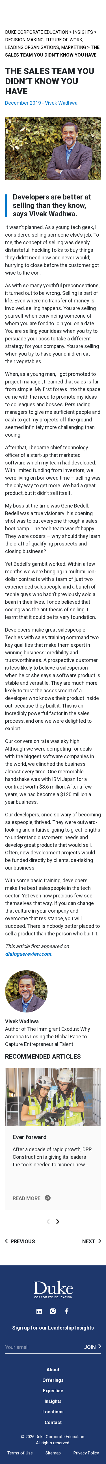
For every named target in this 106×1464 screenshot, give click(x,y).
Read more (26, 1198)
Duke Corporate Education (36, 32)
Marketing (73, 47)
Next (88, 1241)
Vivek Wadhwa (61, 103)
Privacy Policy (86, 1453)
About (53, 1369)
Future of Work (64, 39)
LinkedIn (39, 1311)
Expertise (53, 1390)
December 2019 (23, 103)
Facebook (67, 1311)
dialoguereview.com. (29, 954)
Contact (53, 1422)
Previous (23, 1241)
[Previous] (48, 1221)
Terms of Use (20, 1453)
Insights (83, 32)
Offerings (53, 1380)
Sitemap (53, 1453)
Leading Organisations (32, 47)
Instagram (53, 1311)
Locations (53, 1411)
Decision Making (24, 39)
